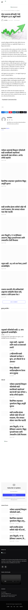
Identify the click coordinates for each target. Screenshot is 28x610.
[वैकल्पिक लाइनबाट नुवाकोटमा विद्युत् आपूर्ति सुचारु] (14, 171)
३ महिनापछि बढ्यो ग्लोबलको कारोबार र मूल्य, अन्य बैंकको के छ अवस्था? (17, 357)
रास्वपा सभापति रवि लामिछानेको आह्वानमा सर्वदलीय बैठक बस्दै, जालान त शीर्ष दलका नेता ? (12, 292)
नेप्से (2, 107)
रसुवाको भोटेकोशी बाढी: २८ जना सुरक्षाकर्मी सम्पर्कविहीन (12, 331)
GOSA (20, 604)
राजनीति (8, 606)
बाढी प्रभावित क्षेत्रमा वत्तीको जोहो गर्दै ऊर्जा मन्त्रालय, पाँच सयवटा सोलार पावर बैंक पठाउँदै (13, 209)
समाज (17, 606)
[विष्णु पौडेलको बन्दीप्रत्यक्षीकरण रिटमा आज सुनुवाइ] (4, 368)
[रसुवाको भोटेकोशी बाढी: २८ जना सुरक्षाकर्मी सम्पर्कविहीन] (14, 319)
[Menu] (2, 2)
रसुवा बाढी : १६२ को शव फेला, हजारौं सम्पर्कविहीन (14, 265)
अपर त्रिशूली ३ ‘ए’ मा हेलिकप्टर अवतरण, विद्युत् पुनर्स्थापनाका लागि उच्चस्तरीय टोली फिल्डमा (13, 238)
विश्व (14, 606)
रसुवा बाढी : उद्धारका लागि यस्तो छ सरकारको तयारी (18, 345)
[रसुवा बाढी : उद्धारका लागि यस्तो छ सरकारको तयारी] (4, 343)
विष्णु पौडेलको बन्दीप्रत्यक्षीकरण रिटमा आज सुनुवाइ (17, 370)
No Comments (17, 20)
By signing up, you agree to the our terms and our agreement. (14, 499)
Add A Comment (14, 302)
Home (2, 10)
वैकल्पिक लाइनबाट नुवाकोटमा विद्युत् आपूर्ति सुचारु (13, 182)
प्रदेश (11, 606)
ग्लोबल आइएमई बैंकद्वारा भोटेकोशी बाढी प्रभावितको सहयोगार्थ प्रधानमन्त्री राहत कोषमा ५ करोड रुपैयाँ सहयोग (13, 154)
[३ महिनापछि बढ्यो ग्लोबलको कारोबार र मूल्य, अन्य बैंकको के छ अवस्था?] (4, 354)
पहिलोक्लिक (6, 20)
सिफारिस (21, 606)
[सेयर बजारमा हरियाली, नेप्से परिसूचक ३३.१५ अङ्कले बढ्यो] (14, 31)
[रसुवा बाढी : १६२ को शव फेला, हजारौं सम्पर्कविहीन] (14, 253)
